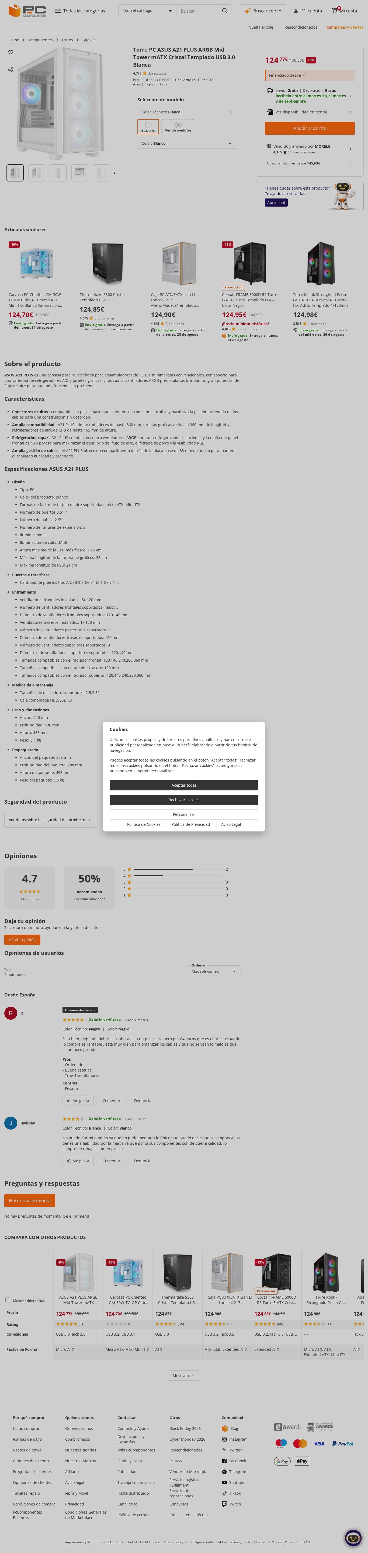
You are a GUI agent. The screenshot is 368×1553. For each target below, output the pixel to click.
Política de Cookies (144, 824)
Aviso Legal (231, 824)
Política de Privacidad (191, 824)
